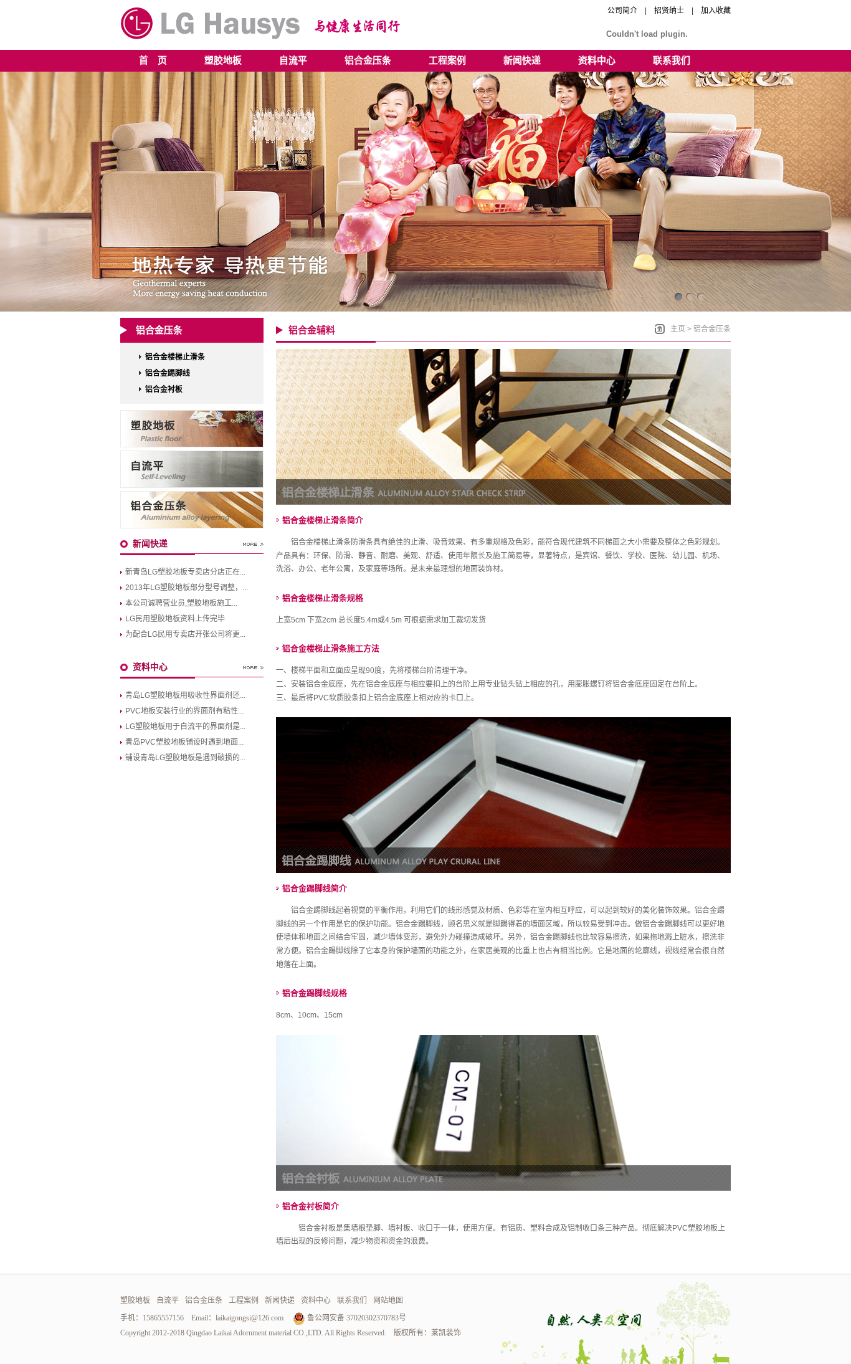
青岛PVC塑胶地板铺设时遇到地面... (184, 742)
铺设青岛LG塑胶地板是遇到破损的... (185, 757)
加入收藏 (716, 10)
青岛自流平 (192, 469)
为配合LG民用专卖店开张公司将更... (185, 634)
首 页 (153, 60)
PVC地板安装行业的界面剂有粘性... (184, 711)
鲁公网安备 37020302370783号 (355, 1318)
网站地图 (388, 1300)
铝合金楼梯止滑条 (175, 357)
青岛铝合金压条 (192, 509)
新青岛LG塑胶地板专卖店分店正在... (185, 572)
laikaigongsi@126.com (249, 1318)
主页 (677, 329)
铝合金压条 (712, 329)
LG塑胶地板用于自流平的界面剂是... (185, 726)
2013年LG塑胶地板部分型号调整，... (186, 587)
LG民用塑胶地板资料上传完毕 (175, 618)
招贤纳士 (669, 10)
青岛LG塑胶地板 (192, 428)
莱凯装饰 (446, 1332)
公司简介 (622, 10)
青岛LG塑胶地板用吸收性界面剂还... (185, 695)
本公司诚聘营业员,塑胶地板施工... (181, 603)
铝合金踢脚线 (167, 373)
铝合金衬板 (164, 389)
